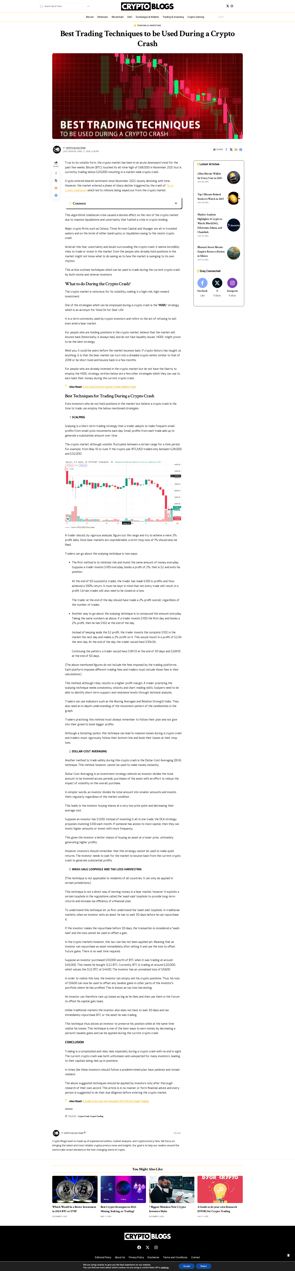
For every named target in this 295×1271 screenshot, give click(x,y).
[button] (240, 149)
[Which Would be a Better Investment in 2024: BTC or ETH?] (75, 1189)
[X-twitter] (147, 1247)
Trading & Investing (149, 25)
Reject (204, 1266)
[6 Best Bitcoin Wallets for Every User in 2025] (233, 177)
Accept (186, 1266)
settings (165, 1267)
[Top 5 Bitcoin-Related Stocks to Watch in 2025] (233, 198)
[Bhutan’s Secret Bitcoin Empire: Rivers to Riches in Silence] (233, 253)
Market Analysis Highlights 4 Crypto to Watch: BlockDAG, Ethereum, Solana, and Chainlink (209, 223)
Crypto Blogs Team (75, 148)
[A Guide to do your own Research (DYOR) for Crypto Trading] (220, 1189)
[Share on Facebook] (226, 149)
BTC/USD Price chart (85, 527)
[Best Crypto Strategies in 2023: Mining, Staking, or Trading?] (123, 1189)
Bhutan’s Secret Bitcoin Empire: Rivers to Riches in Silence (211, 251)
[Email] (236, 149)
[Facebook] (202, 288)
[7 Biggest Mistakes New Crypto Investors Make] (171, 1189)
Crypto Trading (96, 1116)
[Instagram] (232, 6)
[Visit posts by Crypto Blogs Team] (56, 149)
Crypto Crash (83, 1116)
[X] (228, 6)
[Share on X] (231, 149)
